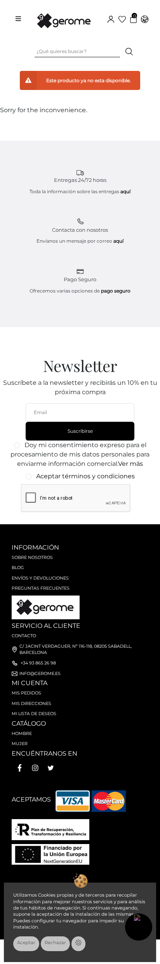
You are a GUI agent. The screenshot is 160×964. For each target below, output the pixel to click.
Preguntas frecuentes (41, 588)
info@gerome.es (40, 673)
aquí (125, 191)
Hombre (22, 733)
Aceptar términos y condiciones (85, 476)
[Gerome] (64, 19)
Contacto (24, 635)
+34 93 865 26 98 (38, 663)
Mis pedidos (26, 693)
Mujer (20, 743)
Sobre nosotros (32, 557)
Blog (18, 567)
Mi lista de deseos (34, 713)
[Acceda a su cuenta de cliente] (111, 19)
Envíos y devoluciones (40, 578)
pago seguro (115, 291)
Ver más (130, 463)
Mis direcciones (31, 703)
